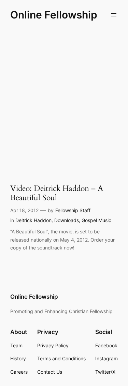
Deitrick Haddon (33, 220)
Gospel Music (96, 220)
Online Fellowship (53, 15)
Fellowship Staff (72, 210)
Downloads (66, 220)
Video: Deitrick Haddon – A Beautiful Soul (56, 193)
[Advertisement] (64, 100)
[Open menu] (114, 15)
